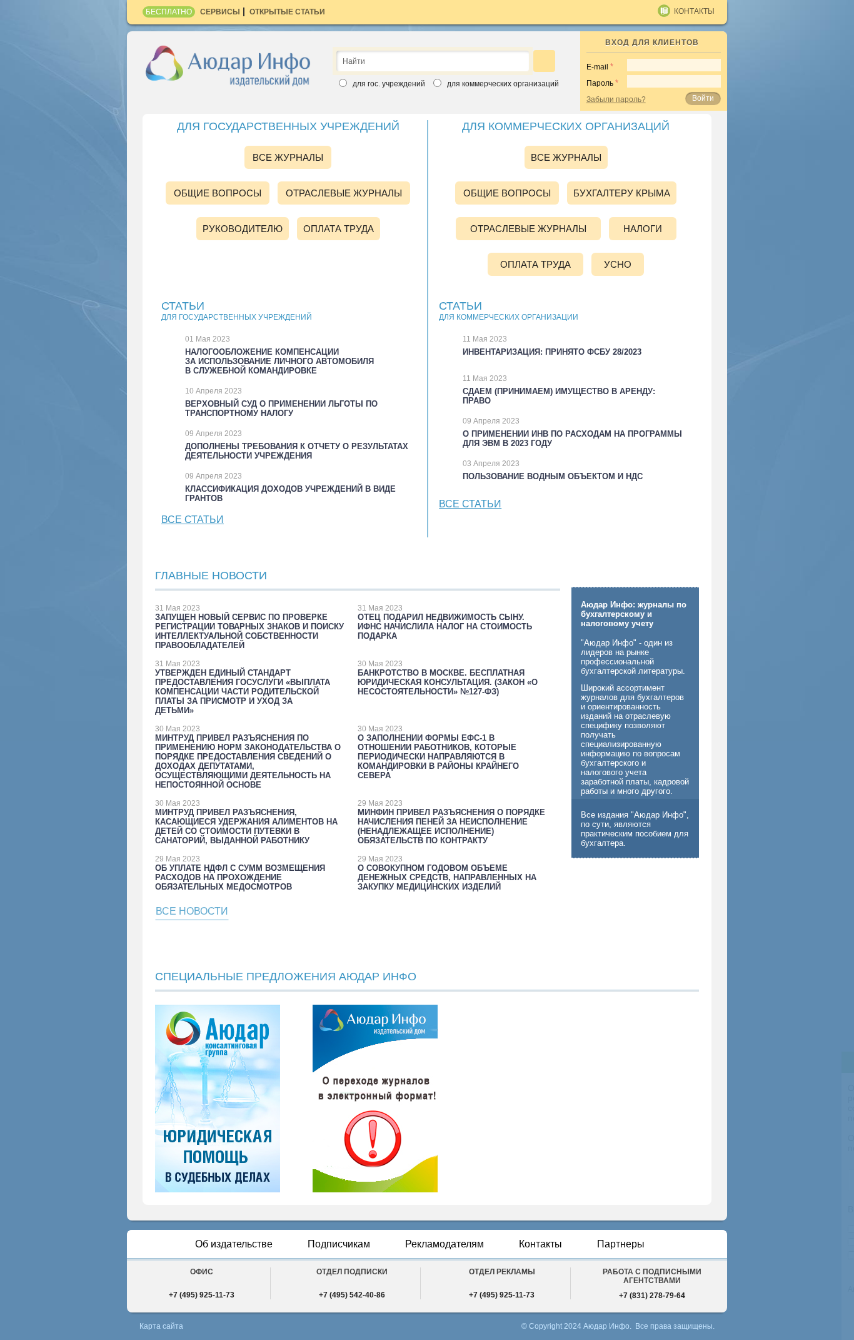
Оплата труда (338, 228)
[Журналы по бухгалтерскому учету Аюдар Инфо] (228, 65)
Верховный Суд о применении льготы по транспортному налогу (281, 408)
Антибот (646, 1289)
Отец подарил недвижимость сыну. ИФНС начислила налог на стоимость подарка (445, 626)
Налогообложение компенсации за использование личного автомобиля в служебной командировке (279, 361)
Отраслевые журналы (344, 193)
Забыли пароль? (616, 99)
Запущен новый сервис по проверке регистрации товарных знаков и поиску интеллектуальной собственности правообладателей (249, 631)
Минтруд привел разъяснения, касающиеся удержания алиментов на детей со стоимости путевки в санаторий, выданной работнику (246, 826)
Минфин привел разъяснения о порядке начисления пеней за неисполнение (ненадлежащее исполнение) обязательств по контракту (451, 826)
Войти (703, 98)
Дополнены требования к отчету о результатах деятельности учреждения (296, 451)
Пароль (599, 83)
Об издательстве (234, 1244)
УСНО (617, 264)
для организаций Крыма (693, 1256)
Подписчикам (339, 1244)
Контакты (694, 11)
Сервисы (220, 12)
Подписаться (749, 1317)
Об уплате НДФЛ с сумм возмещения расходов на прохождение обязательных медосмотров (240, 877)
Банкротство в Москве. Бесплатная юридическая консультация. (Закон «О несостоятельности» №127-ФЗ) (448, 682)
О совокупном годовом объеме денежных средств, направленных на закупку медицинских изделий (447, 877)
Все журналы (288, 157)
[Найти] (544, 61)
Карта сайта (161, 1326)
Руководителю (243, 228)
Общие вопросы (217, 193)
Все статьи (192, 519)
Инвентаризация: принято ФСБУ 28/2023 (552, 352)
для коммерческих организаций (708, 1242)
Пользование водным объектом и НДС (553, 476)
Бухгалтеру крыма (621, 193)
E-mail (597, 67)
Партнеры (621, 1244)
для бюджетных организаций (702, 1229)
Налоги (642, 228)
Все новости (192, 911)
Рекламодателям (444, 1244)
